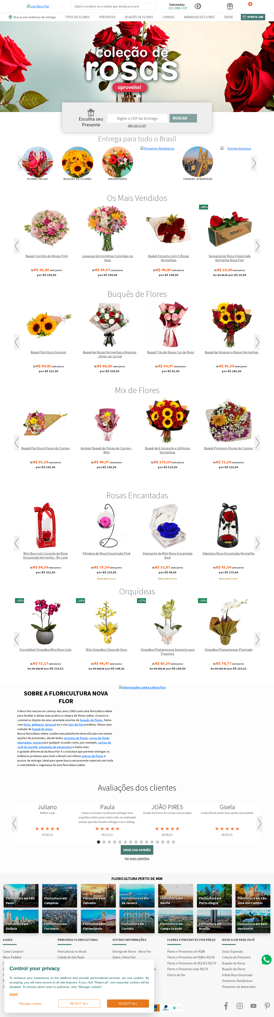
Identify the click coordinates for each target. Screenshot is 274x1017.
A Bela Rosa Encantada (237, 975)
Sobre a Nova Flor (124, 957)
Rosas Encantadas (137, 495)
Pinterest (267, 1006)
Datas (228, 17)
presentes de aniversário (55, 747)
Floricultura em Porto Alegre (210, 900)
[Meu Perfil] (213, 6)
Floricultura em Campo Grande (171, 926)
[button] (197, 6)
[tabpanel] (137, 66)
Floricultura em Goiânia (17, 926)
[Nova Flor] (38, 6)
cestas (37, 742)
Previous (20, 163)
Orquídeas (137, 591)
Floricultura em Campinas (55, 900)
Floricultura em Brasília (210, 926)
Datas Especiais (232, 951)
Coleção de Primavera (236, 957)
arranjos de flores (76, 738)
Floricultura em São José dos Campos (252, 900)
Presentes (107, 17)
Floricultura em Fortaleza (55, 926)
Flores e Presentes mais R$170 (187, 969)
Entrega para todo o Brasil (137, 138)
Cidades (168, 17)
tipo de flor (75, 724)
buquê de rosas (42, 729)
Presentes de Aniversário (239, 987)
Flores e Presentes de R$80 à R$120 (190, 957)
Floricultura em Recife (171, 900)
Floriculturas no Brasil (72, 951)
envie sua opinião (137, 850)
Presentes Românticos (237, 981)
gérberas (38, 724)
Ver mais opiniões (137, 858)
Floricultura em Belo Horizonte (252, 926)
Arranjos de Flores (199, 17)
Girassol (108, 481)
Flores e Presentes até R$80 (186, 951)
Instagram (240, 1006)
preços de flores (92, 756)
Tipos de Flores (77, 17)
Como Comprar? (13, 951)
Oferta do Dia (176, 975)
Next (254, 163)
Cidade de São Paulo (71, 957)
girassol (50, 724)
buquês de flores (91, 720)
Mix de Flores (137, 390)
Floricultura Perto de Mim (137, 878)
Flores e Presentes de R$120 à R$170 (191, 963)
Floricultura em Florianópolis (94, 926)
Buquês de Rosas (233, 963)
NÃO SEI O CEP (137, 126)
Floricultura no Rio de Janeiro (135, 900)
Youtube (253, 1006)
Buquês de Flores (139, 17)
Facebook (226, 1006)
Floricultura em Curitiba (133, 926)
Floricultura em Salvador (94, 900)
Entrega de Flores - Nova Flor (131, 951)
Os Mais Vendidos (137, 198)
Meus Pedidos (12, 957)
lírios (27, 724)
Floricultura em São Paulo (20, 900)
